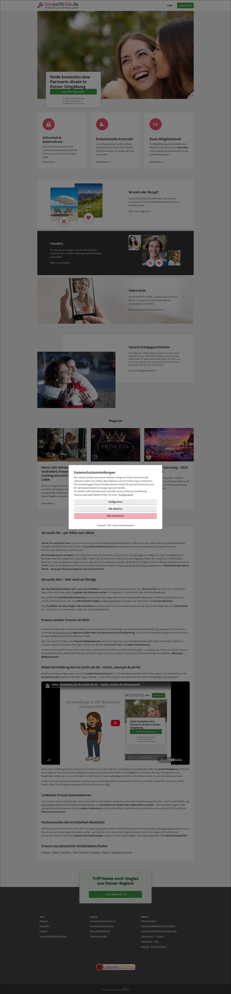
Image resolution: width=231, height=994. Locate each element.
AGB (109, 525)
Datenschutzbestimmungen (123, 525)
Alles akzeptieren (115, 515)
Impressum (101, 525)
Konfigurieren (126, 494)
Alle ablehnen (115, 508)
